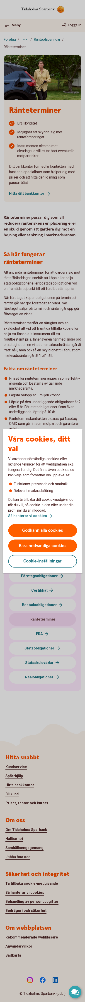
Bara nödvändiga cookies (42, 545)
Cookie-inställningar (42, 561)
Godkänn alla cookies (42, 530)
